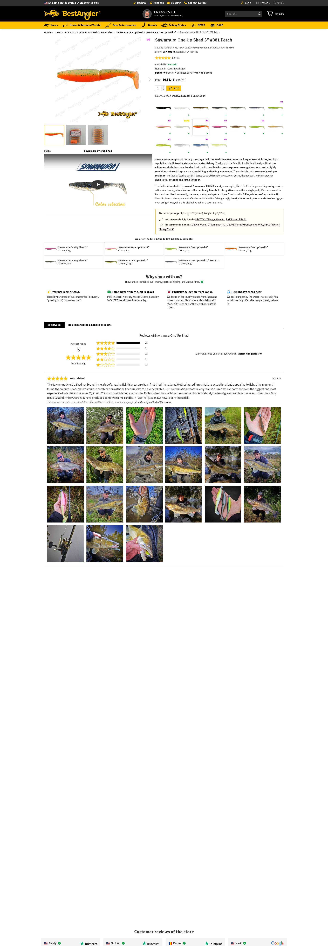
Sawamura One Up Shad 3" (161, 32)
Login (248, 3)
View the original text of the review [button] (153, 402)
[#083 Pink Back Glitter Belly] (219, 127)
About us (159, 3)
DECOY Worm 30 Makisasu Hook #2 (245, 225)
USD (279, 3)
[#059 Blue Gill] (219, 108)
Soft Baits (70, 32)
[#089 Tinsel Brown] (238, 127)
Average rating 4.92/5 (66, 292)
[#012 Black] (163, 108)
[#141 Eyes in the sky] (182, 145)
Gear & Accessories (124, 25)
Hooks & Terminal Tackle (85, 25)
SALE (220, 25)
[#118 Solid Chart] (163, 145)
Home (47, 32)
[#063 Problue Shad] (257, 108)
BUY (176, 88)
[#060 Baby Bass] (238, 108)
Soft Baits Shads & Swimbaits (95, 32)
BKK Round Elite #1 (236, 219)
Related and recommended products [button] (90, 325)
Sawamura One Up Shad (129, 32)
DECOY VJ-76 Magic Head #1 (210, 219)
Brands (152, 25)
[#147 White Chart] (219, 145)
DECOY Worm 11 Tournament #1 (209, 225)
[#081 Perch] (201, 127)
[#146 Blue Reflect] (201, 145)
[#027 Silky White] (182, 108)
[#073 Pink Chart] (163, 127)
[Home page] (72, 14)
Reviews (141, 3)
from (73, 3)
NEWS (201, 25)
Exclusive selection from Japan (192, 292)
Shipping (176, 3)
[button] (149, 79)
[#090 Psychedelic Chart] (257, 127)
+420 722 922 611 (164, 12)
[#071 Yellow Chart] (275, 108)
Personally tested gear (247, 292)
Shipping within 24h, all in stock (133, 292)
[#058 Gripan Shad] (201, 108)
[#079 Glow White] (182, 127)
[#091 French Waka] (275, 127)
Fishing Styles (177, 25)
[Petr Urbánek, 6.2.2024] (65, 425)
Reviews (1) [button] (54, 325)
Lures (54, 25)
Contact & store (197, 3)
